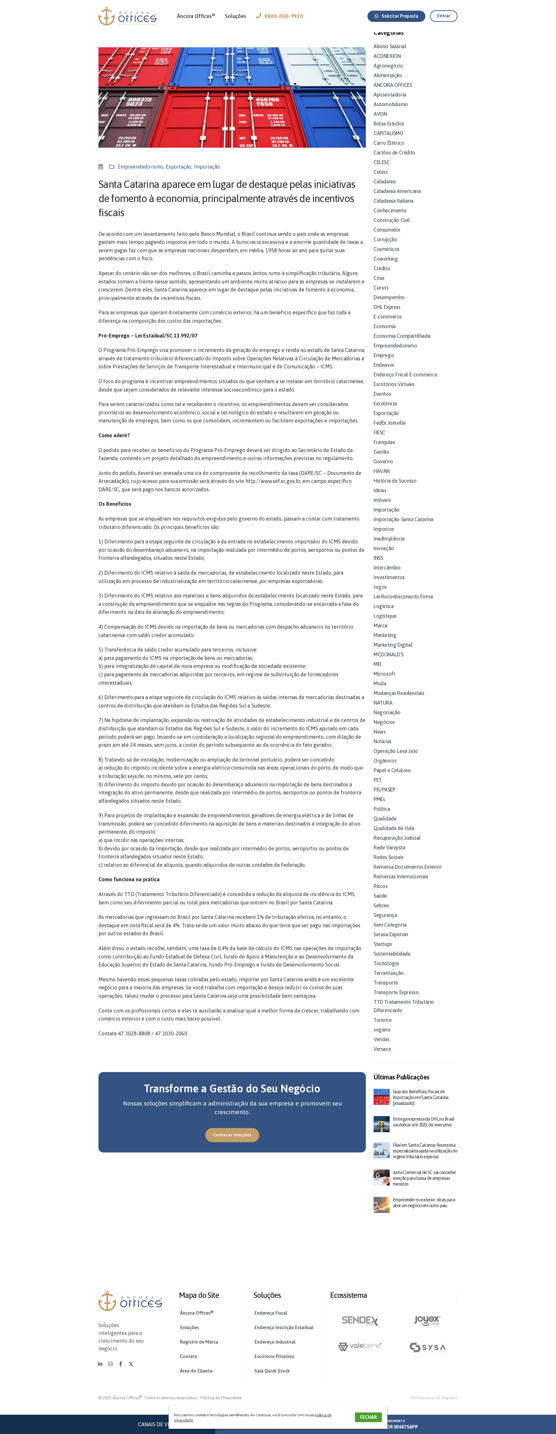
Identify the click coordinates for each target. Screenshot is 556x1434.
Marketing (385, 635)
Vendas (382, 1039)
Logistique (385, 616)
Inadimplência (389, 538)
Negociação (387, 712)
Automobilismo (391, 104)
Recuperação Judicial (397, 838)
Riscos (381, 886)
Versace (382, 1049)
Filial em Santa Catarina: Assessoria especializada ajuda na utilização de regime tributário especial (425, 1151)
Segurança (385, 915)
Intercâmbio (387, 567)
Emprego (384, 355)
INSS (378, 558)
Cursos (381, 288)
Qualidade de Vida (394, 828)
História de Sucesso (395, 481)
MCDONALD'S (388, 654)
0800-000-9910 (283, 16)
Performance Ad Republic (434, 1397)
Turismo (383, 1020)
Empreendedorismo (140, 167)
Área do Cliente (196, 1371)
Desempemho (389, 297)
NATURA (383, 703)
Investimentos (389, 577)
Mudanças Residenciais (399, 693)
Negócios (384, 722)
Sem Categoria (390, 925)
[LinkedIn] (100, 1363)
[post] (382, 1096)
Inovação (384, 548)
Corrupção (385, 239)
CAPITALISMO (388, 133)
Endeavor (384, 365)
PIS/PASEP (384, 789)
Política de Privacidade (221, 1397)
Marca (380, 625)
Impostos (384, 529)
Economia (385, 326)
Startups (383, 944)
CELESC (382, 162)
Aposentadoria (390, 94)
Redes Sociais (388, 857)
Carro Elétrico (389, 143)
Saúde (380, 896)
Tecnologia (386, 963)
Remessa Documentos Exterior (408, 867)
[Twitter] (130, 1363)
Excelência (385, 403)
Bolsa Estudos (389, 123)
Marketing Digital (393, 645)
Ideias (380, 490)
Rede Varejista (389, 847)
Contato (189, 1356)
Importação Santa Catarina (403, 519)
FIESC (379, 432)
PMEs (379, 799)
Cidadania (384, 181)
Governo (383, 461)
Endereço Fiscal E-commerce (406, 374)
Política (382, 809)
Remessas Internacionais (401, 876)
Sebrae (381, 905)
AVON (380, 114)
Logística (384, 606)
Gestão (382, 452)
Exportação (178, 167)
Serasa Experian (391, 934)
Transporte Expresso (396, 992)
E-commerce (388, 316)
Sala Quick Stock (272, 1371)
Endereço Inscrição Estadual (284, 1327)
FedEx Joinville (390, 423)
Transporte (386, 982)
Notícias (383, 741)
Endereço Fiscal (271, 1313)
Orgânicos (385, 760)
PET (378, 780)
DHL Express (387, 307)
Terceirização (389, 973)
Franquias (384, 442)
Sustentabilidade (392, 954)
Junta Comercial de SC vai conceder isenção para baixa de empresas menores (424, 1178)
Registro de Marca (199, 1342)
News (379, 732)
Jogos (380, 587)
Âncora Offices (196, 16)
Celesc (381, 172)
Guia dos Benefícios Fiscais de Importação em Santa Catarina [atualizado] (420, 1097)
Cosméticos (387, 249)
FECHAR (368, 1417)
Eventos (382, 394)
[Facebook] (120, 1363)
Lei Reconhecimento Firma (403, 596)
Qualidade (385, 818)
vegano (382, 1029)
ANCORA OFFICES (393, 85)
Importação (207, 167)
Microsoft (384, 674)
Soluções (235, 16)
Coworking (386, 259)
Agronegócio (388, 66)
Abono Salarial (390, 46)
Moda (380, 683)
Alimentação (388, 75)
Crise (379, 278)
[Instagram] (110, 1363)
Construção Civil (392, 220)
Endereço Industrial (275, 1342)
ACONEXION (387, 56)
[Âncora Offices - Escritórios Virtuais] (127, 16)
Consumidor (387, 230)
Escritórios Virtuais (394, 384)
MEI (377, 664)
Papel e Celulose (392, 770)
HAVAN (382, 471)
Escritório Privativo (274, 1356)
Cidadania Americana (397, 191)
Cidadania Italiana (393, 201)
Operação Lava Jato (396, 751)
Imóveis (382, 500)
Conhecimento (390, 210)
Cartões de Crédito (394, 152)
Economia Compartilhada (402, 336)
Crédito (382, 268)
